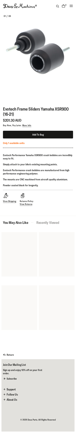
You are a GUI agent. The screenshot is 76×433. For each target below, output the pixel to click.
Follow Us (12, 394)
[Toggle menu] (71, 6)
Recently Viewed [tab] (47, 222)
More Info (26, 125)
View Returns (26, 204)
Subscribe (12, 378)
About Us (12, 399)
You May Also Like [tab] (15, 222)
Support (11, 389)
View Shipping (9, 201)
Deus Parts (32, 419)
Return (10, 354)
